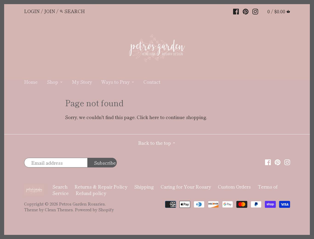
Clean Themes (59, 209)
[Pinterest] (245, 10)
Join (49, 11)
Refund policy (91, 193)
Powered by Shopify (94, 209)
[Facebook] (236, 10)
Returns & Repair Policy (100, 186)
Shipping (144, 186)
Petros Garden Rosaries (82, 204)
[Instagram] (255, 10)
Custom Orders (234, 186)
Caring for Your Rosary (186, 186)
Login (32, 11)
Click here (148, 117)
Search (60, 186)
